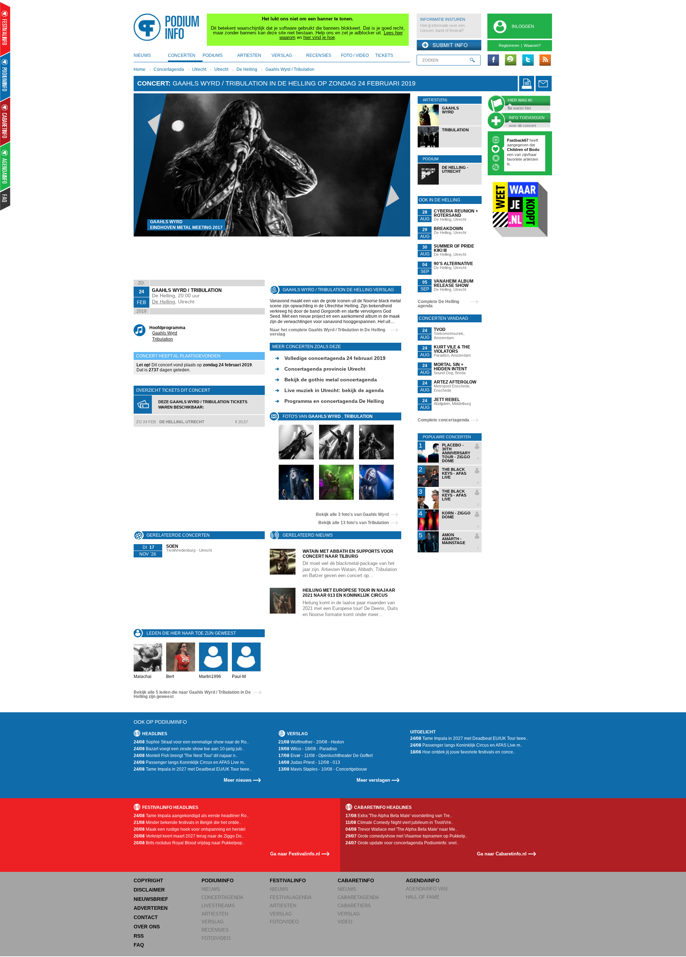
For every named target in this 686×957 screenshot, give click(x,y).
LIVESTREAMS (218, 905)
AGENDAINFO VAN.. (428, 889)
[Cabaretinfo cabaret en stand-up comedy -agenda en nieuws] (5, 121)
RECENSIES (215, 930)
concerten (181, 55)
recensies (318, 55)
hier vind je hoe (319, 37)
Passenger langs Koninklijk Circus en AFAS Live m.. (190, 762)
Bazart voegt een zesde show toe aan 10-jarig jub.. (189, 749)
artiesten (249, 55)
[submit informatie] (449, 45)
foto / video (355, 55)
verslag (282, 55)
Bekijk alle (352, 514)
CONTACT (146, 917)
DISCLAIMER (149, 890)
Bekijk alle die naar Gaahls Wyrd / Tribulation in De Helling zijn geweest (192, 694)
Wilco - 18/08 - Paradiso (307, 749)
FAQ (139, 945)
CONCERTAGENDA (222, 897)
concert (152, 83)
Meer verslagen (373, 780)
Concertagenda (169, 69)
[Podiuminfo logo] (168, 27)
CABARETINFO (356, 880)
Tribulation (162, 339)
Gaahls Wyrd (164, 333)
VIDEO (345, 921)
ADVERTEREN (151, 908)
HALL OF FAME (422, 897)
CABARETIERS (354, 905)
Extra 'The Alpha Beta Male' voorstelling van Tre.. (399, 816)
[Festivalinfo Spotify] (510, 60)
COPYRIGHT (148, 880)
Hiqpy (513, 149)
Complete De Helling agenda (438, 303)
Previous (150, 164)
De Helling (247, 69)
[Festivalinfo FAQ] (5, 199)
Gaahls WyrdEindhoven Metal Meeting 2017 (186, 224)
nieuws (142, 55)
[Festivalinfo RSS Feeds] (545, 60)
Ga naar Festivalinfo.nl (295, 853)
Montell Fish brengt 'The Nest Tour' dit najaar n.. (186, 755)
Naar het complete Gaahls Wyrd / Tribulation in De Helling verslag (327, 332)
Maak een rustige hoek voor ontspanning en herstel (189, 829)
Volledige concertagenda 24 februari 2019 (330, 358)
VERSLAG (213, 921)
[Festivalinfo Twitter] (528, 60)
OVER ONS (147, 926)
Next (394, 164)
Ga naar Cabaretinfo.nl (502, 853)
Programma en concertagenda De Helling (329, 401)
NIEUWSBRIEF (151, 899)
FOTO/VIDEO (216, 938)
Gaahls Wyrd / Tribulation (289, 69)
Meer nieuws (238, 780)
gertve (513, 140)
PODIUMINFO (218, 880)
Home (139, 69)
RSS (139, 936)
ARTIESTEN (215, 914)
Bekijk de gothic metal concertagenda (326, 379)
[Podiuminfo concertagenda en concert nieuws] (5, 76)
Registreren (509, 45)
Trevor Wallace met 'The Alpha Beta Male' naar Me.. (401, 829)
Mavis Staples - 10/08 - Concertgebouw (322, 769)
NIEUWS (211, 889)
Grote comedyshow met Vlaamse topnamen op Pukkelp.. (406, 836)
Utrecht (199, 69)
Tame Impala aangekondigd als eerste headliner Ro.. (191, 816)
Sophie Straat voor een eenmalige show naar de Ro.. (191, 742)
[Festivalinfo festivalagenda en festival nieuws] (5, 29)
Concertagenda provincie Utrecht (320, 369)
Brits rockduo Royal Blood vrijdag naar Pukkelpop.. (189, 843)
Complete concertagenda (443, 420)
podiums (213, 55)
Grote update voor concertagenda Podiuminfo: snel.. (402, 843)
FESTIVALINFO (288, 880)
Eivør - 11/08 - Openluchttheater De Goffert (325, 755)
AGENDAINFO (422, 880)
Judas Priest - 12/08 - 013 (309, 762)
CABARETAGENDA (358, 897)
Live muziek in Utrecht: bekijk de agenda (329, 390)
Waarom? (532, 45)
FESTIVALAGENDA (291, 897)
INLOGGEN (523, 26)
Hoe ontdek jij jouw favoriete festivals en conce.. (462, 752)
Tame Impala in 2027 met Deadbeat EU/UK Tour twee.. (193, 769)
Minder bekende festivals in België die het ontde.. (187, 822)
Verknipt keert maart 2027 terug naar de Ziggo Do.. (189, 836)
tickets (384, 55)
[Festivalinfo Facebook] (493, 60)
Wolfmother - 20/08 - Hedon (311, 742)
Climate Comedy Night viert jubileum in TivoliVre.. (399, 822)
